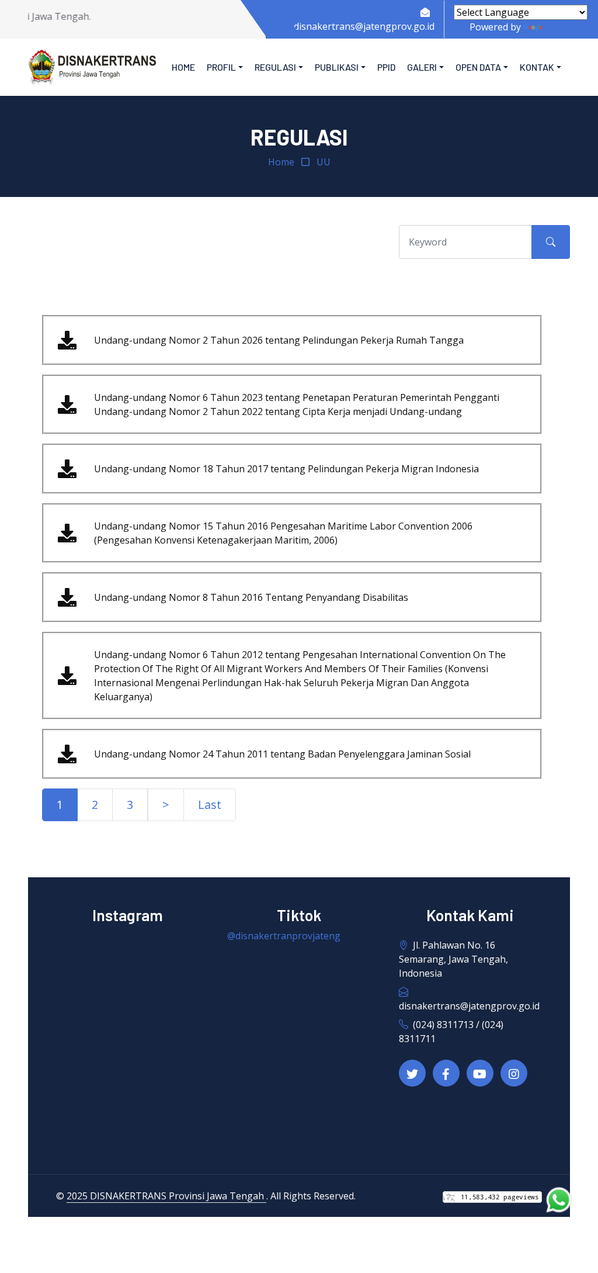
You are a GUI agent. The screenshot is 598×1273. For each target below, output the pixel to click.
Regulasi (275, 66)
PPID (386, 66)
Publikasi (337, 66)
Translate (566, 26)
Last (209, 804)
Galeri (422, 66)
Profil (221, 66)
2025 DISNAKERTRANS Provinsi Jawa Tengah (166, 1195)
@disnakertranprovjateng (283, 935)
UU (324, 161)
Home (183, 66)
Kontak (537, 66)
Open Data (478, 66)
